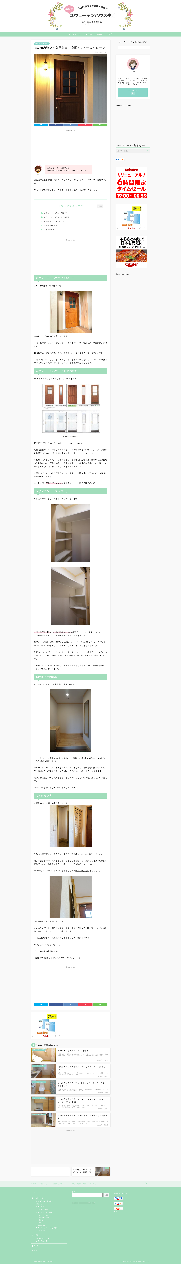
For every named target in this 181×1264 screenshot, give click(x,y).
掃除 (89, 1203)
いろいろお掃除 (41, 1241)
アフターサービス (42, 1230)
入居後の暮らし (41, 1225)
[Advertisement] (70, 147)
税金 (40, 1222)
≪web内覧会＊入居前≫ (42, 43)
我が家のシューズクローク (54, 221)
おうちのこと (75, 34)
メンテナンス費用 (44, 1217)
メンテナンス (83, 1203)
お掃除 (89, 34)
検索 (74, 1192)
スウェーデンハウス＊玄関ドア (55, 213)
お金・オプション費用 (44, 1212)
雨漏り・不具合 (44, 1209)
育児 (110, 34)
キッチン (75, 1203)
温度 (93, 1203)
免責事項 (50, 1261)
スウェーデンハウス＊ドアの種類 (56, 217)
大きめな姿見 (49, 229)
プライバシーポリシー (38, 1261)
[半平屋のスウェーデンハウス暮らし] (90, 29)
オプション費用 (43, 1215)
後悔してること (41, 1206)
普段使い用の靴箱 (50, 225)
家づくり (39, 1204)
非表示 (100, 206)
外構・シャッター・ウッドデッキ (48, 1228)
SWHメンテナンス (42, 1238)
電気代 (41, 1220)
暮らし (100, 34)
